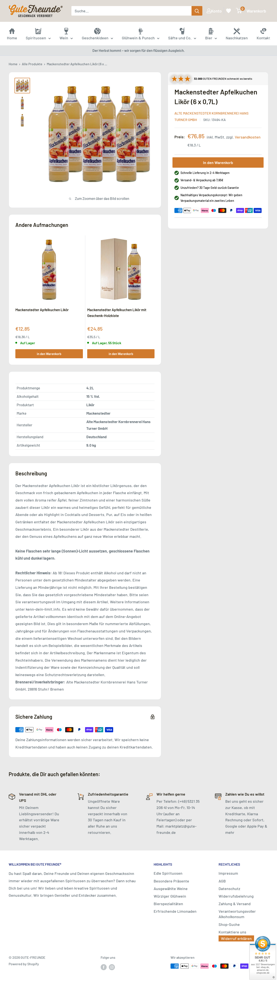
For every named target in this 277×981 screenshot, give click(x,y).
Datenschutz (229, 888)
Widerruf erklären (236, 938)
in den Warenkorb (49, 354)
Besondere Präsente (171, 881)
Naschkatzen (237, 37)
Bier (208, 37)
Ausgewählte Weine (171, 888)
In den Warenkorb (218, 162)
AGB (222, 881)
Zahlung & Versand (235, 903)
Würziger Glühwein (170, 896)
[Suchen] (197, 11)
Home (13, 64)
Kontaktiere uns (232, 932)
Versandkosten (248, 137)
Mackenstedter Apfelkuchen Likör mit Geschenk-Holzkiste (116, 312)
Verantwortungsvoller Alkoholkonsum (237, 914)
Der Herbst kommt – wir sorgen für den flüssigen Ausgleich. (138, 50)
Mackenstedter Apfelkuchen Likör (42, 309)
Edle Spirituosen (168, 873)
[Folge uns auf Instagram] (112, 966)
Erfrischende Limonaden (175, 911)
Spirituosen (36, 37)
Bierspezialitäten (168, 903)
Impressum (228, 873)
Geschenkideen (95, 37)
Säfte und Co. (180, 37)
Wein (64, 37)
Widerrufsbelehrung (236, 896)
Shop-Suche (229, 924)
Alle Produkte (32, 64)
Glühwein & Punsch (138, 37)
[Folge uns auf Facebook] (104, 966)
